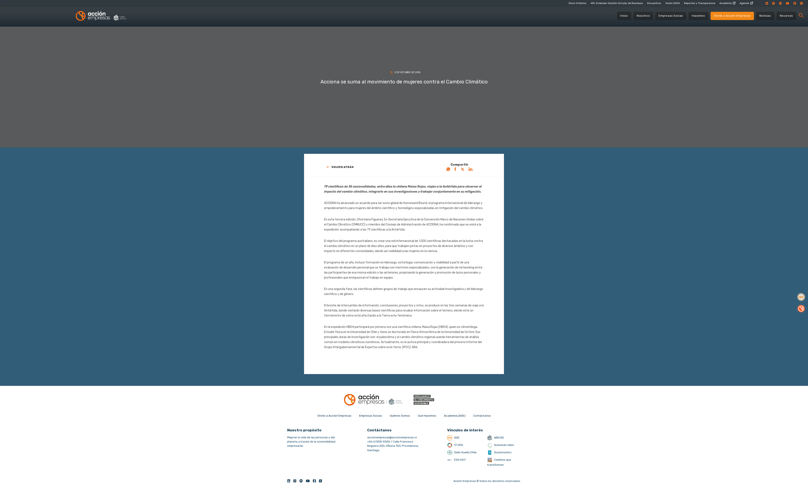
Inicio (624, 15)
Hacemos (698, 15)
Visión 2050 (672, 3)
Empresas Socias (671, 15)
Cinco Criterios (577, 3)
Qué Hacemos (427, 415)
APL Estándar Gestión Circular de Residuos (617, 3)
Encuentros (654, 3)
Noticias (765, 15)
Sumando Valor (503, 445)
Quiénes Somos (400, 415)
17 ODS (458, 445)
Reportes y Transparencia (699, 3)
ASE (456, 437)
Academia (725, 3)
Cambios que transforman (499, 462)
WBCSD (498, 437)
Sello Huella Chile (465, 452)
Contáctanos (482, 415)
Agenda (744, 3)
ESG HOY (459, 459)
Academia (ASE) (454, 415)
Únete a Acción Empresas (732, 15)
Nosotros (643, 15)
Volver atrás (342, 167)
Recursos (786, 15)
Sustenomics (502, 452)
